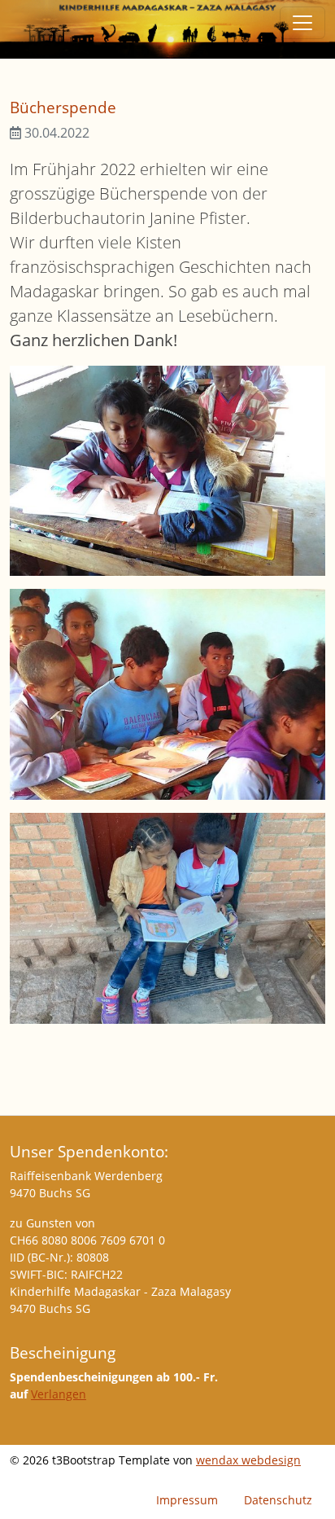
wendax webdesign (248, 1460)
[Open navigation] (302, 23)
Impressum (187, 1500)
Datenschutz (278, 1500)
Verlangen (58, 1394)
